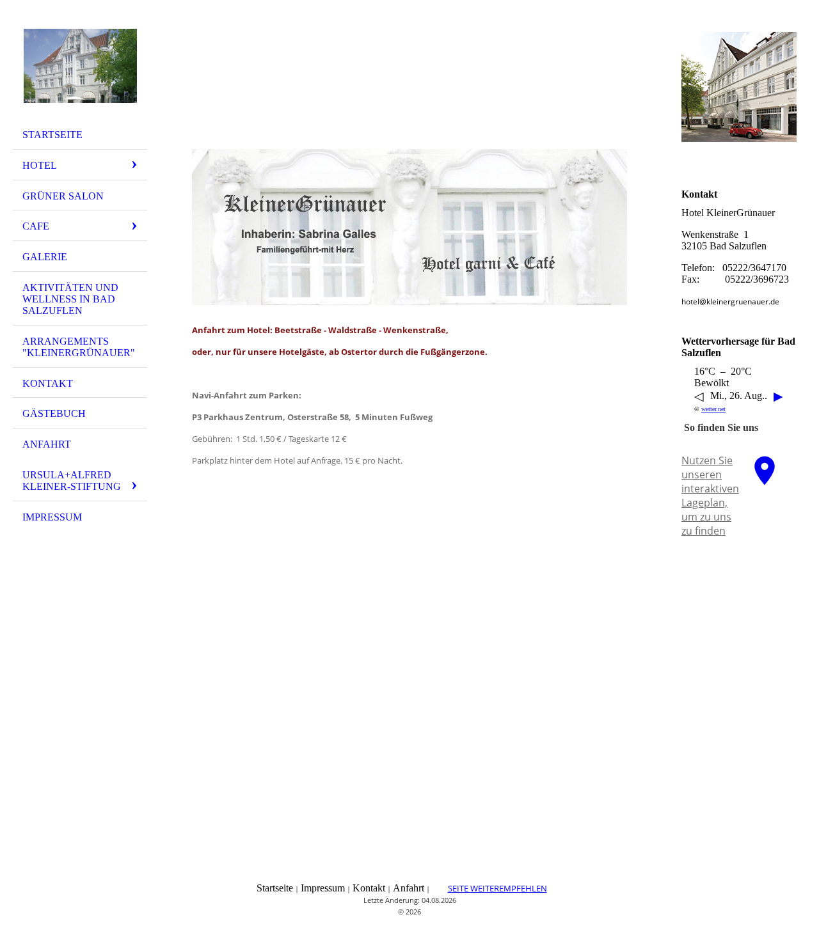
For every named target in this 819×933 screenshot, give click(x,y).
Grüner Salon (63, 196)
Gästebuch (54, 413)
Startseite (52, 134)
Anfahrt (46, 444)
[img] (80, 66)
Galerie (44, 256)
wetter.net (713, 408)
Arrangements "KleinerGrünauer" (78, 347)
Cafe (35, 226)
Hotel (39, 165)
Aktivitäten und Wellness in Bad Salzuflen (70, 299)
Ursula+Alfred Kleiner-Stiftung (71, 480)
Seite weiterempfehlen (497, 888)
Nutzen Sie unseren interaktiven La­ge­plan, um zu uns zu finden (710, 495)
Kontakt (47, 383)
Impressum (52, 517)
